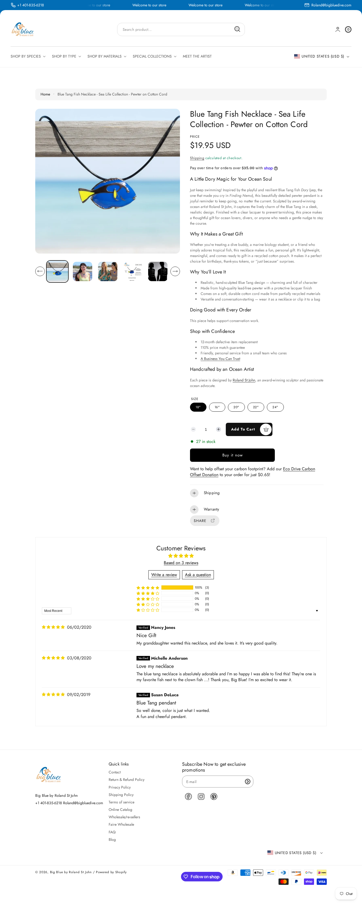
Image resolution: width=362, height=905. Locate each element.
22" (256, 407)
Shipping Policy (121, 794)
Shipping (197, 157)
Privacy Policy (120, 787)
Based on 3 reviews (181, 563)
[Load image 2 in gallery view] (82, 271)
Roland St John (244, 380)
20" (236, 407)
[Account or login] (337, 29)
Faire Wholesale (121, 824)
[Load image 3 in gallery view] (108, 271)
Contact (115, 772)
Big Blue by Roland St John (71, 872)
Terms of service (121, 802)
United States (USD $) (323, 56)
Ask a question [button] (198, 575)
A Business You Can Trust (220, 358)
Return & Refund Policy (126, 779)
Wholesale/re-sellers (124, 817)
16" (217, 407)
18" (198, 407)
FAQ (112, 832)
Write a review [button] (164, 575)
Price (195, 136)
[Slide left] (40, 271)
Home (45, 94)
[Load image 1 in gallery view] (57, 271)
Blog (112, 839)
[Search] (237, 29)
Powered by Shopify (111, 872)
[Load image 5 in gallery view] (158, 271)
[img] (53, 627)
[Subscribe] (247, 781)
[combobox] (181, 29)
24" (275, 407)
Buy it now (232, 455)
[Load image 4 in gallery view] (133, 271)
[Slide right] (175, 271)
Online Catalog (120, 809)
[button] (257, 493)
